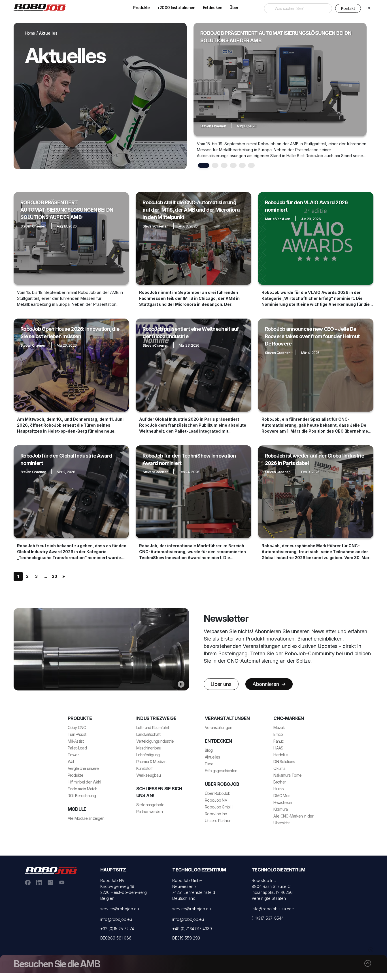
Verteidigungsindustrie (155, 741)
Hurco (278, 788)
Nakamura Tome (287, 775)
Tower (73, 754)
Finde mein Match (82, 788)
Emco (278, 734)
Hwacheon (282, 802)
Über (233, 7)
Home (30, 33)
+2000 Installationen (176, 7)
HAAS (278, 747)
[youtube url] (62, 882)
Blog (208, 750)
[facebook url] (28, 882)
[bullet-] (203, 165)
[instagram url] (50, 882)
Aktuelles (212, 757)
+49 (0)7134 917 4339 (192, 928)
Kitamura (280, 809)
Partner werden (149, 811)
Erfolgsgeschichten (221, 770)
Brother (279, 782)
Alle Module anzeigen (86, 818)
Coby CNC (77, 727)
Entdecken (212, 7)
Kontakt (348, 8)
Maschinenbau (148, 747)
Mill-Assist (76, 741)
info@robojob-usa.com (273, 908)
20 (54, 576)
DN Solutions (284, 761)
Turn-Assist (77, 734)
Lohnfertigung (148, 754)
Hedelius (280, 754)
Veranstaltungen (218, 727)
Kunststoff (144, 768)
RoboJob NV (216, 800)
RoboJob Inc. (216, 813)
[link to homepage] (42, 7)
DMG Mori (281, 795)
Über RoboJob (218, 793)
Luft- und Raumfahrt (152, 727)
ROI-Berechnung (82, 795)
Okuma (279, 768)
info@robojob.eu (116, 919)
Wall (71, 761)
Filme (209, 763)
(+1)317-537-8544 (268, 918)
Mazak (279, 727)
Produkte (141, 7)
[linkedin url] (39, 882)
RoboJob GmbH (219, 806)
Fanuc (278, 741)
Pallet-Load (77, 747)
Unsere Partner (217, 820)
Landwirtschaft (148, 734)
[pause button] (181, 684)
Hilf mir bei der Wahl (84, 782)
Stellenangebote (150, 804)
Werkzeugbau (148, 775)
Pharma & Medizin (151, 761)
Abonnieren (266, 684)
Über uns (221, 684)
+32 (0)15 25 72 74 (117, 928)
